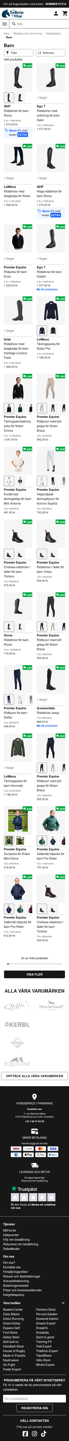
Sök (19, 24)
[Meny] (4, 24)
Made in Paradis (14, 1355)
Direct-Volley (11, 1323)
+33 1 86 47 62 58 (34, 1121)
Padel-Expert (12, 1369)
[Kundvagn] (65, 13)
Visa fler (34, 974)
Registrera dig (34, 1408)
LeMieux (10, 186)
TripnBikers (44, 1355)
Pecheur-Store (46, 1309)
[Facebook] (25, 1434)
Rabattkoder (11, 1248)
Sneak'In (42, 1328)
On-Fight (9, 1364)
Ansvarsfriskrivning (16, 1281)
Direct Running (13, 1318)
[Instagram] (34, 1434)
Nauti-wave (11, 1360)
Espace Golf (11, 1328)
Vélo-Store (43, 1360)
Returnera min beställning (20, 1244)
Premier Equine (15, 267)
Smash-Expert (45, 1323)
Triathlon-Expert (47, 1351)
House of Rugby (14, 1351)
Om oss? (9, 1262)
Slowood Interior (47, 1318)
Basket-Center (13, 1309)
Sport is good (45, 1337)
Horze (8, 635)
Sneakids (42, 1332)
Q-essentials (46, 708)
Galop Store (11, 1337)
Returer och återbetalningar (21, 1276)
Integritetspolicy (13, 1294)
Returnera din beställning (34, 1180)
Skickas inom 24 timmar (27, 33)
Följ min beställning (16, 1239)
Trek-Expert (44, 1346)
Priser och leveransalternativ (22, 1290)
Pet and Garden (47, 1314)
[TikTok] (44, 1434)
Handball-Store (13, 1346)
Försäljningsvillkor (15, 1271)
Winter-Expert (45, 1364)
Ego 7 (41, 106)
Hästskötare (53, 33)
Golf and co (11, 1341)
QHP (7, 106)
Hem (7, 33)
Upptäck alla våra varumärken (34, 1076)
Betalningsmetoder (16, 1285)
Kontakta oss (34, 1109)
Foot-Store (10, 1332)
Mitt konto (9, 1230)
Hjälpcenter (11, 1235)
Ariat (7, 339)
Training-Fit (44, 1341)
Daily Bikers (11, 1314)
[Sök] (14, 23)
